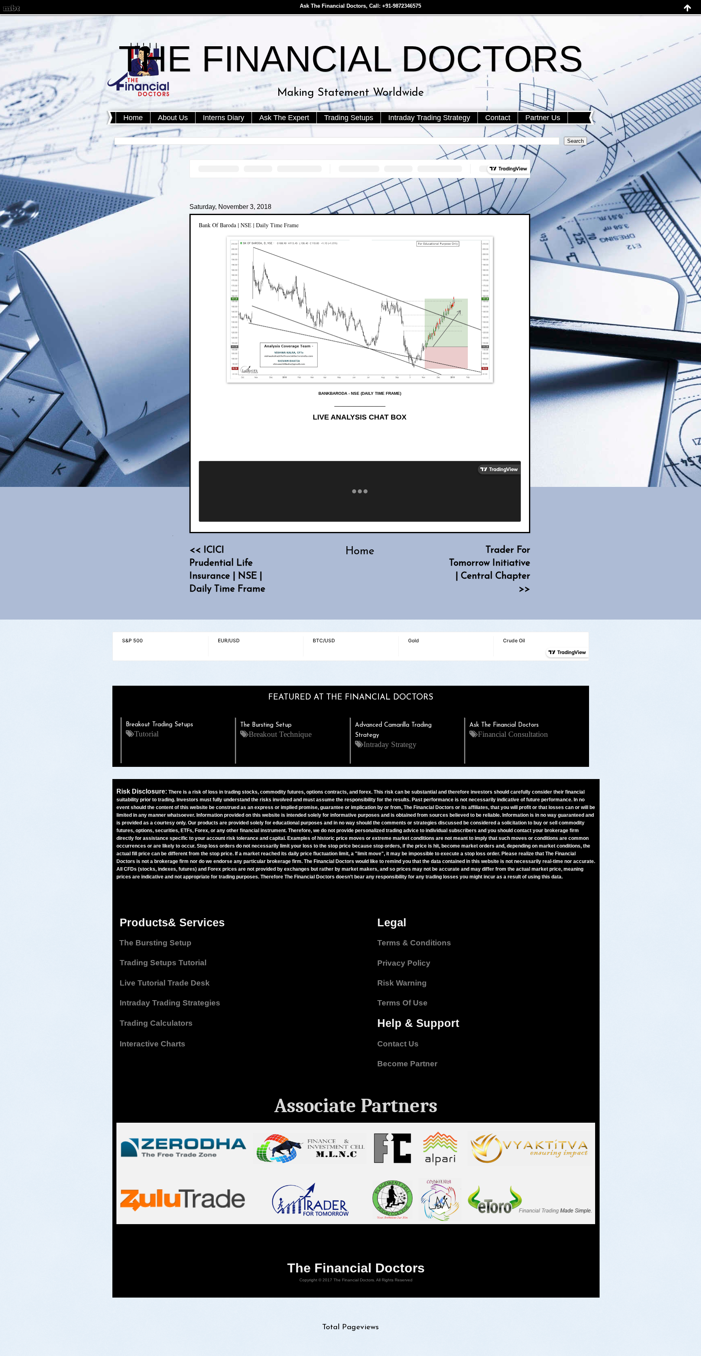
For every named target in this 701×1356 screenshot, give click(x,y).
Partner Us (542, 118)
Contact (497, 118)
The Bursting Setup (266, 725)
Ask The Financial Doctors (504, 725)
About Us (173, 118)
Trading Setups (348, 118)
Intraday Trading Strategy (429, 118)
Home (133, 118)
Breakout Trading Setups (159, 725)
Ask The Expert (284, 118)
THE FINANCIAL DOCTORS (350, 59)
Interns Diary (223, 118)
